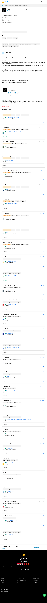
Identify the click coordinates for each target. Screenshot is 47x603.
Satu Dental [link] (8, 146)
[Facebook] (22, 569)
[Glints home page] (5, 2)
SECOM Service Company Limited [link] (12, 505)
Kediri (7, 363)
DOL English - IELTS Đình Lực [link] (12, 304)
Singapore (11, 176)
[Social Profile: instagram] (18, 92)
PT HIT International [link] (10, 534)
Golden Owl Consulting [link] (10, 333)
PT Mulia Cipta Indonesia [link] (11, 246)
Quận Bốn (8, 478)
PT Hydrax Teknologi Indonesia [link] (12, 405)
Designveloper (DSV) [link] (10, 462)
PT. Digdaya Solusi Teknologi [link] (11, 390)
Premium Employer (6, 114)
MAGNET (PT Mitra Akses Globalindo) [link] (13, 131)
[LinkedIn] (25, 569)
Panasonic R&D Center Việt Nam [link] (12, 347)
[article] (23, 117)
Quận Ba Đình (8, 348)
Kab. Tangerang (9, 449)
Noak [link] (7, 174)
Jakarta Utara (8, 291)
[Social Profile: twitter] (11, 92)
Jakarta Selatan (9, 118)
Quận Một (8, 420)
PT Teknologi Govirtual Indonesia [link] (12, 117)
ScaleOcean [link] (8, 189)
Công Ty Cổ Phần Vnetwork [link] (11, 520)
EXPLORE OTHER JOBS (38, 547)
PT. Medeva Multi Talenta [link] (11, 261)
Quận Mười (8, 305)
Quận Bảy (8, 521)
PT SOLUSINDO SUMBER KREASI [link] (12, 218)
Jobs (2, 5)
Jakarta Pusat (8, 219)
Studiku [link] (7, 232)
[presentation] (5, 2)
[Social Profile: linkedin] (15, 92)
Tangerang (8, 435)
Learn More (4, 104)
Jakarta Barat (8, 133)
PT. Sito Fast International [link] (11, 448)
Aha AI (8, 10)
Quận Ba (7, 492)
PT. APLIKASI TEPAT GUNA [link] (11, 275)
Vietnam (12, 305)
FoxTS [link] (7, 376)
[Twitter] (19, 569)
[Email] (28, 569)
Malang (7, 262)
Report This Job (6, 106)
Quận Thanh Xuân (9, 377)
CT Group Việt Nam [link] (10, 491)
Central (7, 176)
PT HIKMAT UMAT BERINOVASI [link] (12, 203)
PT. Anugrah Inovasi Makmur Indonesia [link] (13, 433)
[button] (41, 2)
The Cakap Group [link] (9, 160)
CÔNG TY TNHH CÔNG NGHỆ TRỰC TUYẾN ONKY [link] (16, 477)
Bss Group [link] (8, 318)
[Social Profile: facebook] (13, 92)
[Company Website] (8, 92)
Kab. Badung (8, 161)
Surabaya (8, 277)
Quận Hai (8, 334)
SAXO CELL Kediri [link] (9, 362)
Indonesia (14, 118)
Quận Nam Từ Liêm (10, 320)
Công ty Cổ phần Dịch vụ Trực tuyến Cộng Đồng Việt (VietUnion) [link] (18, 419)
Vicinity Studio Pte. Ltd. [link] (10, 290)
